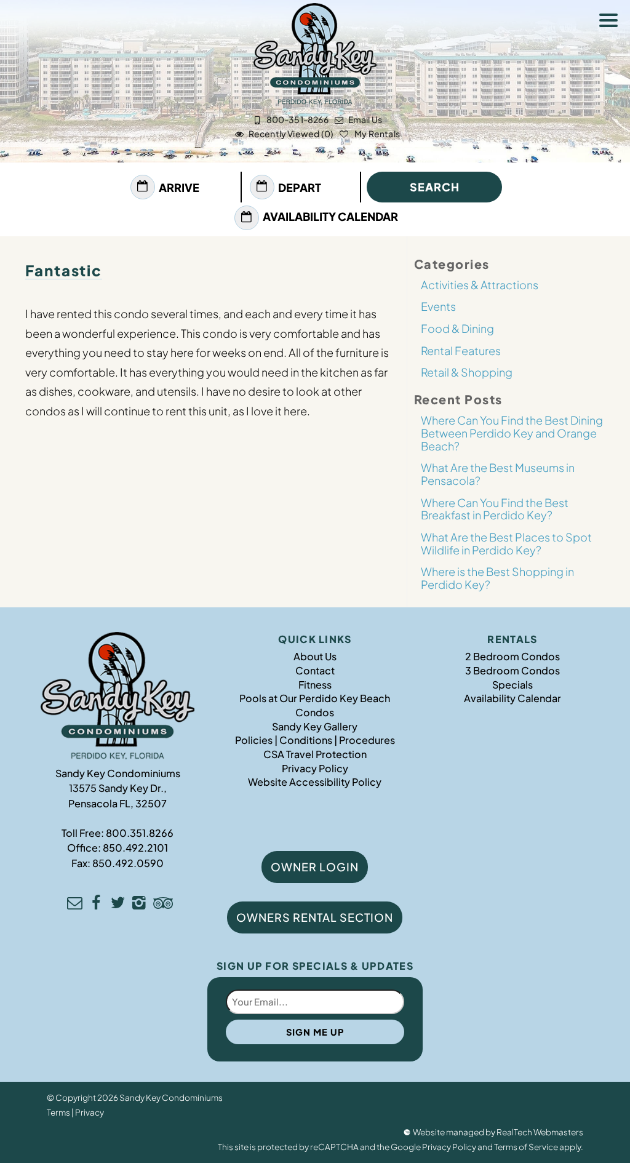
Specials (512, 684)
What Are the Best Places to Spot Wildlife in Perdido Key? (506, 543)
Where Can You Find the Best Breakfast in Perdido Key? (494, 508)
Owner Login (315, 867)
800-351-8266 (297, 119)
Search (435, 187)
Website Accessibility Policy (314, 781)
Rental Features (461, 350)
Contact (315, 670)
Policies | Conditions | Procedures (315, 739)
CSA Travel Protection (315, 754)
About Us (315, 656)
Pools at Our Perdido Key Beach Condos (314, 705)
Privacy (89, 1112)
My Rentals (376, 133)
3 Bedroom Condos (512, 670)
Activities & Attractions (479, 285)
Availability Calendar (330, 216)
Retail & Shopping (466, 372)
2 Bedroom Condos (512, 656)
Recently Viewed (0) (291, 133)
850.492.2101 (135, 847)
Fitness (315, 684)
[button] (611, 22)
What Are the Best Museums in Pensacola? (498, 473)
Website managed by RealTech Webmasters (498, 1132)
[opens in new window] (96, 904)
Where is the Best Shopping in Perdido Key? (497, 577)
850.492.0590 (128, 863)
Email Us (365, 119)
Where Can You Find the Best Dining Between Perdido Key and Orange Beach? (512, 432)
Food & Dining (457, 328)
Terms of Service (526, 1146)
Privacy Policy (315, 768)
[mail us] (75, 904)
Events (438, 306)
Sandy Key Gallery (314, 726)
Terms (58, 1112)
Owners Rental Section (314, 917)
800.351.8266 (139, 832)
